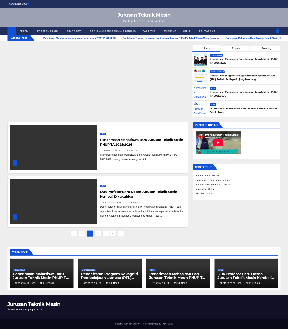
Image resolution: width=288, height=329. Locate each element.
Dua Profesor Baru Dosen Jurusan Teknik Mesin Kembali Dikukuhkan (244, 278)
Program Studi (47, 31)
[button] (273, 31)
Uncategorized (217, 72)
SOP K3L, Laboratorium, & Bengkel (113, 31)
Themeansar (167, 324)
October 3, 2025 (92, 283)
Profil (24, 31)
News (213, 88)
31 (113, 233)
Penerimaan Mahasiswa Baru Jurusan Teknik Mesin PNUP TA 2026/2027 (40, 278)
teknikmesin (131, 150)
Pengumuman (216, 55)
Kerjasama (169, 31)
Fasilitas (149, 31)
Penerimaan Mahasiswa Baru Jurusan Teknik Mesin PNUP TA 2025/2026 (177, 278)
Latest (207, 48)
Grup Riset (74, 31)
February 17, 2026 (25, 283)
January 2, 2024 (111, 150)
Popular (235, 48)
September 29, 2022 (113, 202)
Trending (266, 48)
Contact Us (207, 31)
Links (187, 31)
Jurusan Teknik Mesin (144, 15)
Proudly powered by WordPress (129, 324)
